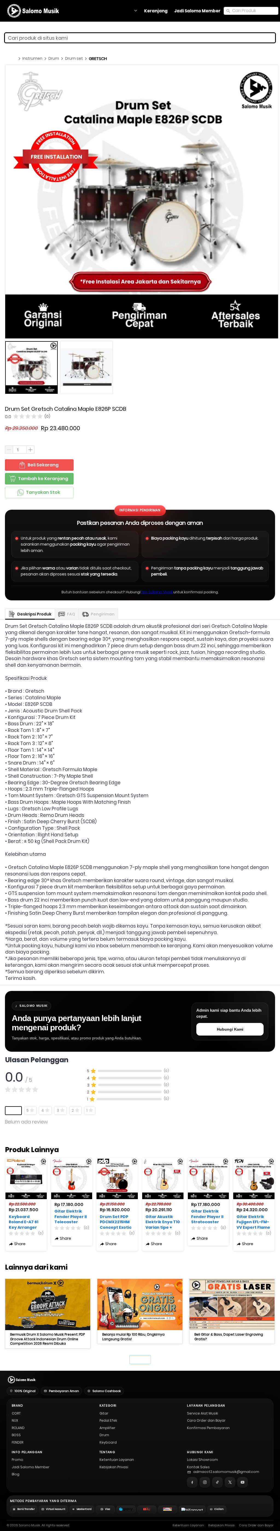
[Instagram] (205, 1482)
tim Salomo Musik (157, 592)
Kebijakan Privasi (114, 1467)
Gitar (104, 1413)
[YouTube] (242, 1482)
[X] (230, 1482)
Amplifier (107, 1427)
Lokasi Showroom (202, 1459)
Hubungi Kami (230, 1029)
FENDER (17, 1442)
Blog (15, 1474)
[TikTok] (217, 1482)
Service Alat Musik (202, 1413)
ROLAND (18, 1427)
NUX (15, 1420)
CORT (16, 1413)
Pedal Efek (108, 1420)
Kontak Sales (198, 1467)
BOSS (16, 1435)
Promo (17, 1459)
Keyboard (108, 1442)
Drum (104, 1435)
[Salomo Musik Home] (21, 1380)
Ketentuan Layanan (117, 1459)
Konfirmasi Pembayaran (208, 1427)
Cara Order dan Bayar (206, 1420)
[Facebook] (192, 1482)
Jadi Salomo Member (30, 1467)
